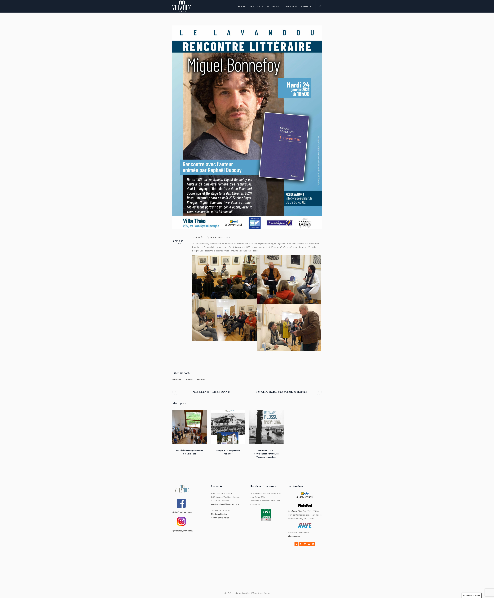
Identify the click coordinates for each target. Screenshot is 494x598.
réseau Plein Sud (298, 511)
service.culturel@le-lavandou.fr (225, 504)
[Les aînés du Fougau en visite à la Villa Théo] (189, 427)
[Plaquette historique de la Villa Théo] (228, 427)
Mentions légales (219, 514)
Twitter (189, 379)
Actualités (197, 237)
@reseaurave (294, 536)
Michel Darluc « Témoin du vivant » (213, 391)
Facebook (176, 379)
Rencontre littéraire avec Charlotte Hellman (281, 391)
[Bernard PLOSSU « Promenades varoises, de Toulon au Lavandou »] (266, 427)
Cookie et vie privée (220, 517)
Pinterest (201, 379)
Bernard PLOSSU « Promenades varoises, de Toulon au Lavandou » (266, 453)
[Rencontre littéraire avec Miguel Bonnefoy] (247, 127)
